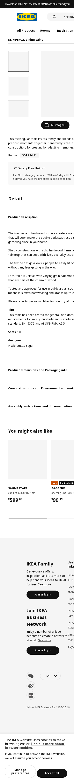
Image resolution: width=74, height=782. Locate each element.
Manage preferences (20, 771)
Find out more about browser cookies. (35, 746)
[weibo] (31, 685)
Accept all (52, 773)
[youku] (31, 695)
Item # (12, 155)
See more (44, 584)
